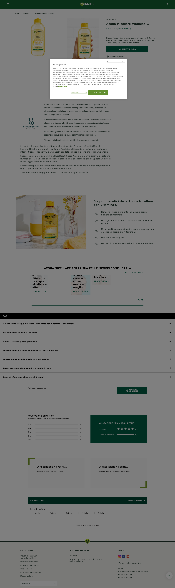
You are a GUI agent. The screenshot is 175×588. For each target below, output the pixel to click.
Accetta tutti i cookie (98, 93)
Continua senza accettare (116, 62)
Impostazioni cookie (79, 92)
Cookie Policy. (63, 86)
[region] (88, 79)
